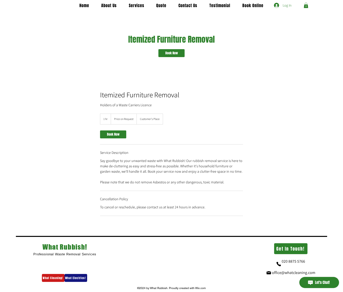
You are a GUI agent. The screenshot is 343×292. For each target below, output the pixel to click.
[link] (171, 53)
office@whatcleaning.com (293, 272)
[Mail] (268, 272)
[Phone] (279, 264)
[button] (306, 5)
